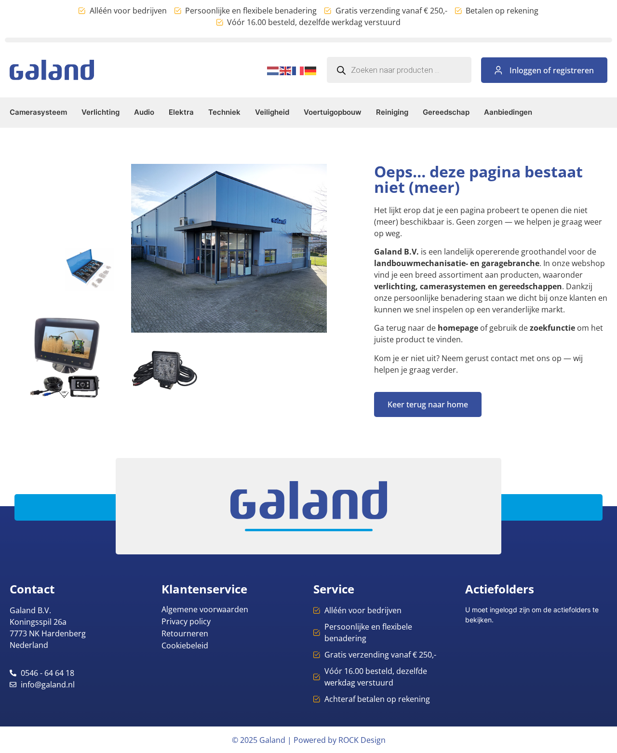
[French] (298, 70)
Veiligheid (272, 112)
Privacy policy (186, 621)
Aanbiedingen (508, 112)
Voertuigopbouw (333, 112)
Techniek (224, 112)
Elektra (181, 112)
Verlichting (100, 112)
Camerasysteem (38, 112)
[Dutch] (273, 70)
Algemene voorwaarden (204, 609)
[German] (311, 70)
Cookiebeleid (184, 645)
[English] (286, 70)
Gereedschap (446, 112)
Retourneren (184, 633)
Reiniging (392, 112)
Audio (144, 112)
